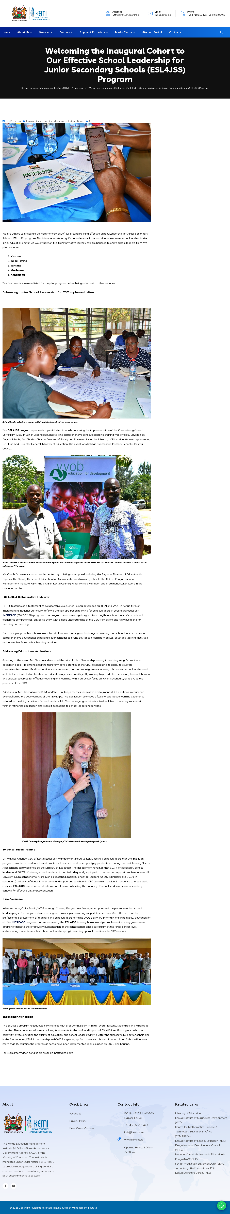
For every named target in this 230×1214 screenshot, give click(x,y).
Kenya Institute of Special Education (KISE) (200, 1140)
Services (44, 32)
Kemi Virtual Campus (81, 1128)
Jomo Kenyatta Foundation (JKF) (194, 1168)
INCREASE (9, 615)
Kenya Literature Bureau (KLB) (193, 1172)
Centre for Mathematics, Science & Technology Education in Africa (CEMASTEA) (196, 1131)
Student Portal (152, 32)
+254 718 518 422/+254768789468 (206, 14)
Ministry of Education (188, 1113)
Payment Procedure (92, 32)
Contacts (175, 32)
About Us (23, 32)
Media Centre (123, 32)
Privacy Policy (78, 1121)
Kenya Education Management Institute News (59, 121)
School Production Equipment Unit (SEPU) (200, 1163)
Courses (65, 32)
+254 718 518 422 (136, 1125)
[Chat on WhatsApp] (222, 1206)
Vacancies (75, 1113)
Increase (30, 121)
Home (6, 32)
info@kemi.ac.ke (163, 14)
